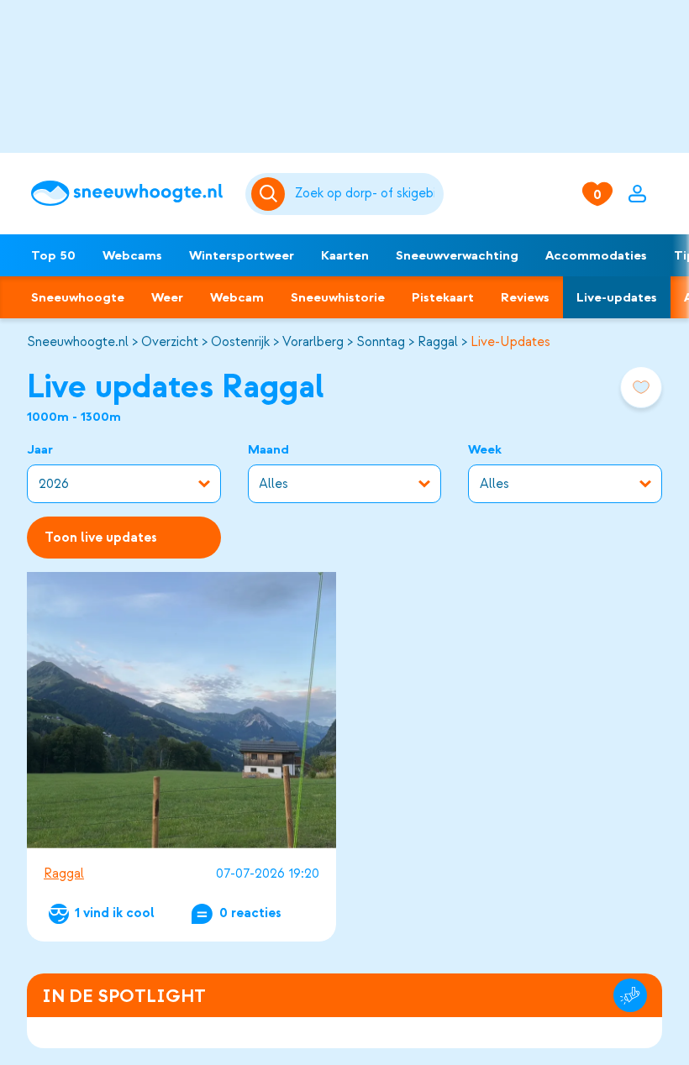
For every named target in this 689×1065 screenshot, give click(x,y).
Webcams (132, 255)
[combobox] (366, 194)
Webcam (237, 297)
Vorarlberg (313, 341)
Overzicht (169, 341)
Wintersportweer (241, 255)
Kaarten (345, 255)
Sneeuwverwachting (457, 255)
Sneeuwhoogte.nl (78, 341)
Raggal (438, 341)
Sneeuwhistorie (338, 297)
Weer (167, 297)
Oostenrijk (240, 341)
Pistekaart (443, 297)
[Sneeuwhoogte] (130, 193)
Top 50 (53, 255)
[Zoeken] (366, 194)
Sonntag (380, 341)
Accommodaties (596, 255)
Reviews (525, 297)
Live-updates (616, 297)
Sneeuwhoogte (77, 297)
